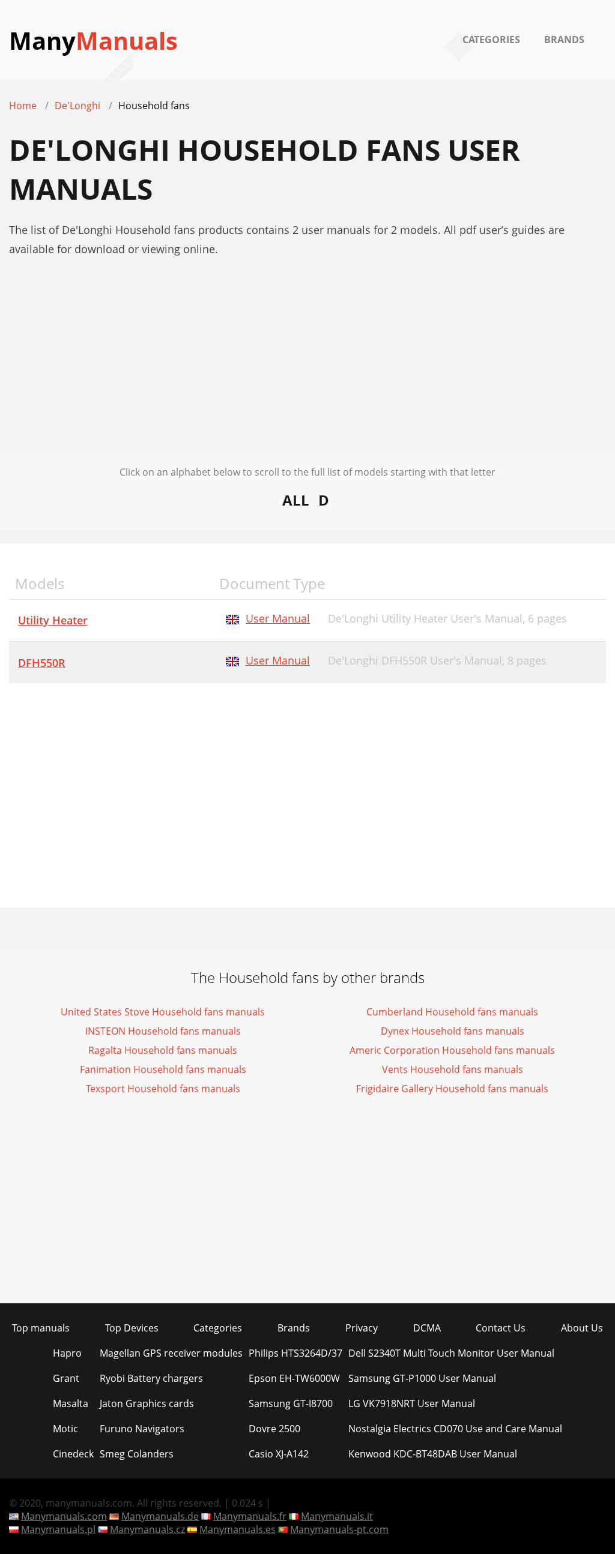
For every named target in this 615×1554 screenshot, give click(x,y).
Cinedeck (73, 1453)
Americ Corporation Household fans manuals (452, 1050)
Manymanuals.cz (147, 1529)
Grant (66, 1378)
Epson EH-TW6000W (294, 1378)
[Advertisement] (307, 367)
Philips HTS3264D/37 (295, 1353)
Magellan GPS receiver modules (171, 1353)
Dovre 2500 (274, 1428)
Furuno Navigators (142, 1428)
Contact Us (501, 1327)
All (295, 500)
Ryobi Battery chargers (151, 1378)
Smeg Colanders (137, 1453)
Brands (564, 39)
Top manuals (41, 1327)
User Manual (278, 618)
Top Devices (132, 1327)
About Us (582, 1327)
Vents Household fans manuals (452, 1069)
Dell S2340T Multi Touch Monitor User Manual (451, 1353)
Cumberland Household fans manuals (452, 1011)
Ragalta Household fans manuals (162, 1050)
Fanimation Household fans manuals (163, 1069)
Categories (491, 39)
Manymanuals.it (337, 1516)
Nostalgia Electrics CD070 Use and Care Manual (455, 1428)
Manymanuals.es (237, 1529)
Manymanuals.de (160, 1516)
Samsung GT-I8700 (291, 1403)
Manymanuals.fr (249, 1516)
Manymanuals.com (64, 1516)
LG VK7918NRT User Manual (411, 1403)
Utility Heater (53, 620)
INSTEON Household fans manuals (163, 1031)
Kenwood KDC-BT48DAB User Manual (432, 1453)
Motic (65, 1428)
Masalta (70, 1403)
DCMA (427, 1327)
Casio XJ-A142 (279, 1453)
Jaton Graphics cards (147, 1403)
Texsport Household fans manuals (163, 1088)
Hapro (67, 1353)
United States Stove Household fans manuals (163, 1011)
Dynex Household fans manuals (452, 1031)
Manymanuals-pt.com (339, 1529)
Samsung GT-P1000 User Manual (422, 1378)
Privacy (361, 1327)
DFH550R (41, 663)
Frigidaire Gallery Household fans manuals (452, 1088)
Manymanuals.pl (58, 1529)
